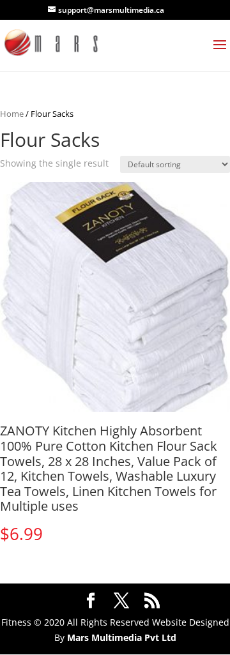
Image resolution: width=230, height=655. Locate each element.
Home (12, 113)
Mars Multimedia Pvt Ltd (121, 637)
